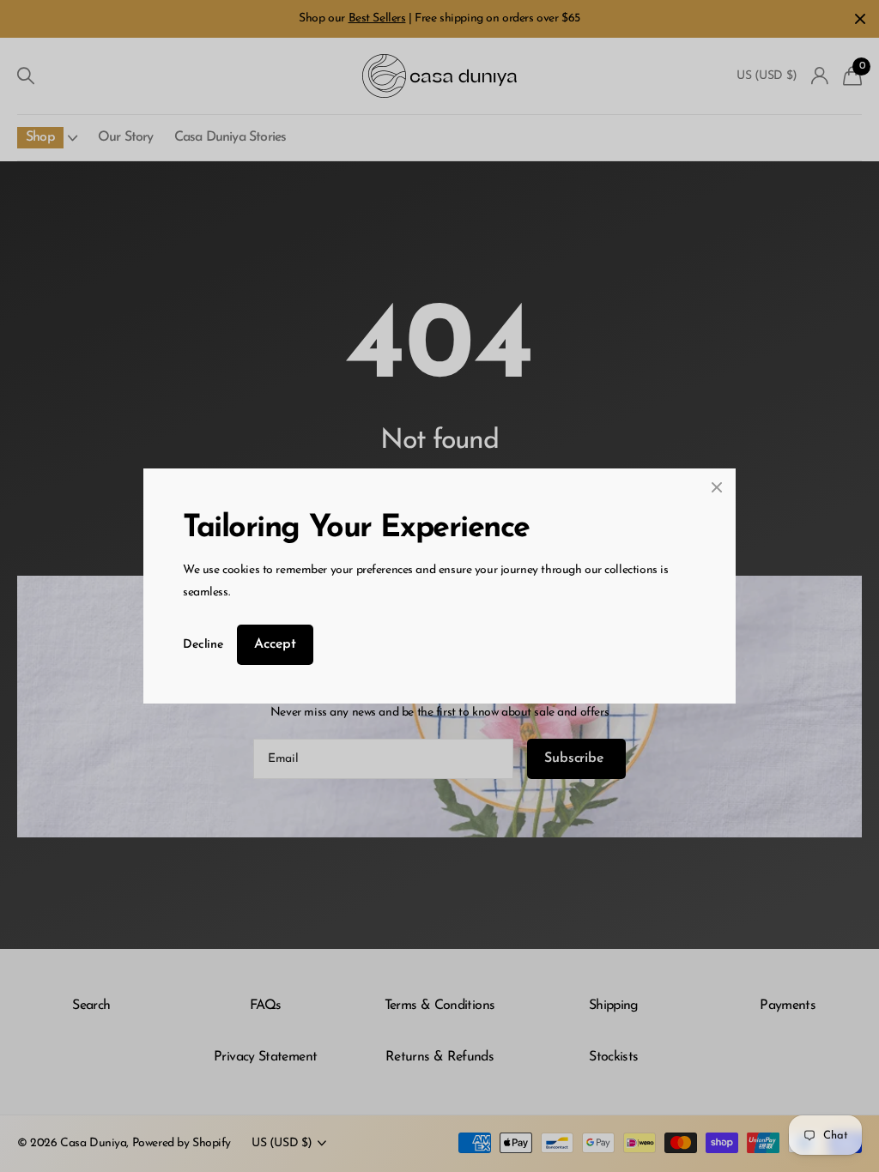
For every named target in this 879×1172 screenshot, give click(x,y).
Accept (275, 644)
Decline (203, 644)
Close (717, 487)
